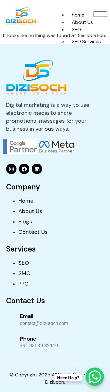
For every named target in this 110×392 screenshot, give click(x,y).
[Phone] (10, 341)
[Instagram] (11, 169)
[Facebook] (24, 169)
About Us (82, 22)
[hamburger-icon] (100, 14)
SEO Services (86, 41)
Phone (28, 338)
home (78, 15)
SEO (76, 29)
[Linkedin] (37, 169)
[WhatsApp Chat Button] (95, 377)
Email (26, 316)
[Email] (10, 318)
